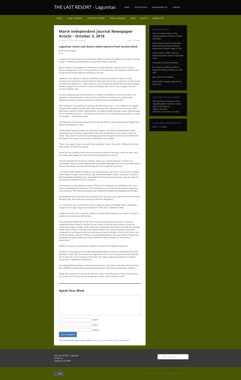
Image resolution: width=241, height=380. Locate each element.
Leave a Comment (134, 41)
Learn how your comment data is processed (110, 340)
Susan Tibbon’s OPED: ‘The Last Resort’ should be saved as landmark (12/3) (168, 55)
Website (96, 330)
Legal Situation (74, 18)
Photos (143, 18)
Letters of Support (96, 18)
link (61, 53)
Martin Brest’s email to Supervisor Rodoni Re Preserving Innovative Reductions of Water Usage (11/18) (167, 46)
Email (95, 325)
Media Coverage (117, 18)
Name (95, 320)
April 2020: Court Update (163, 77)
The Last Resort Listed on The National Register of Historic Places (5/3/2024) (167, 36)
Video (132, 18)
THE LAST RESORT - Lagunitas (85, 7)
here (159, 127)
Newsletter (158, 18)
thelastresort (80, 41)
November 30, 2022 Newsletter (165, 62)
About (58, 18)
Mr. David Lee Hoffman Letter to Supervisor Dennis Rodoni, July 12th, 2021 (168, 70)
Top (60, 373)
